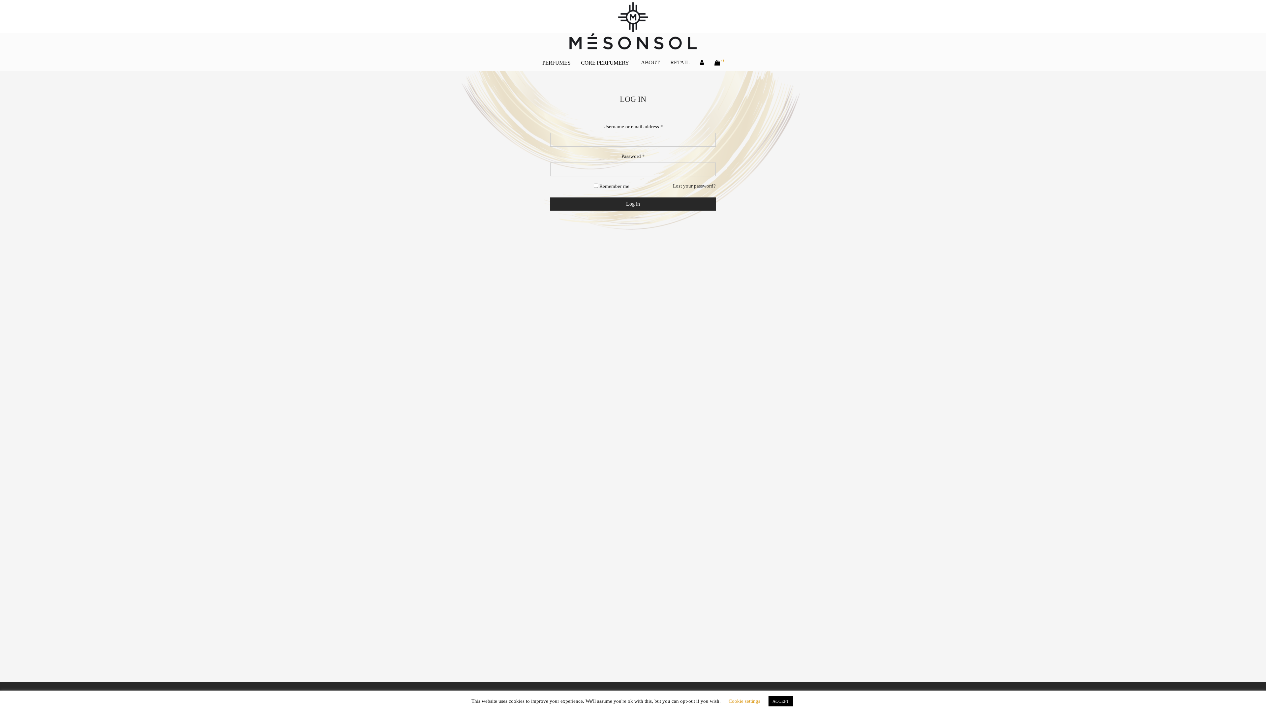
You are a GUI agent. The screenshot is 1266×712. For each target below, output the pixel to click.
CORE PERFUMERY (605, 63)
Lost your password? (694, 186)
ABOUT (650, 62)
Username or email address (633, 126)
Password (633, 156)
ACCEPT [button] (780, 701)
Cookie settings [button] (744, 701)
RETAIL (679, 62)
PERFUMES (556, 63)
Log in (633, 204)
